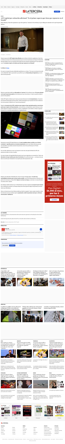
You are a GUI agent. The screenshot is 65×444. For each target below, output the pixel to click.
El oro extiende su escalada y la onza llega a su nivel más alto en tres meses (52, 114)
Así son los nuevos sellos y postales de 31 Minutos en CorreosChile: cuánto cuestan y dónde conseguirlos (24, 273)
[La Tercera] (5, 416)
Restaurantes (11, 222)
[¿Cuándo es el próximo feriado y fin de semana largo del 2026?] (54, 316)
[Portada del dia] (54, 180)
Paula (50, 373)
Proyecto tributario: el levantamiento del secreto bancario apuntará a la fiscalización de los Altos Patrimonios (21, 215)
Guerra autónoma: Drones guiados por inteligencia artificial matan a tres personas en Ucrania (54, 85)
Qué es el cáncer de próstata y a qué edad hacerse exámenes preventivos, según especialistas (56, 273)
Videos (30, 6)
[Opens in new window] (27, 416)
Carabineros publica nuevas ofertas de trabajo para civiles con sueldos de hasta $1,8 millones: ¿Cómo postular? (11, 308)
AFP (14, 222)
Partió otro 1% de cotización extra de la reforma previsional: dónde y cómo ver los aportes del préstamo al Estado (52, 133)
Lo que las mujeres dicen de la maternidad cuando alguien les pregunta (55, 396)
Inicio (2, 6)
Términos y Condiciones (13, 235)
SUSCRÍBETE (54, 199)
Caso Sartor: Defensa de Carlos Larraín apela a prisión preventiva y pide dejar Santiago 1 (24, 361)
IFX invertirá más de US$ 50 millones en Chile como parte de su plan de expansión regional (24, 344)
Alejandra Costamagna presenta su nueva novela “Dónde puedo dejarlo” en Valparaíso (24, 391)
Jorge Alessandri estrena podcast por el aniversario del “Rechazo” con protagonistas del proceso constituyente (54, 90)
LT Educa (50, 6)
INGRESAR (62, 11)
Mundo (27, 6)
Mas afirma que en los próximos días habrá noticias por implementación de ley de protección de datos (52, 128)
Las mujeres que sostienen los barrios (56, 390)
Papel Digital (45, 6)
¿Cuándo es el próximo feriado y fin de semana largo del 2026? (54, 307)
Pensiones (6, 222)
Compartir (3, 54)
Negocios (13, 6)
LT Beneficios (39, 6)
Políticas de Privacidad (20, 235)
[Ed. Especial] (37, 416)
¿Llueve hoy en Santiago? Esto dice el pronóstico (40, 360)
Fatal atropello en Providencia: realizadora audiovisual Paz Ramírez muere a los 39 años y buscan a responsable (54, 69)
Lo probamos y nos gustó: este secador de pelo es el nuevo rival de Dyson (56, 376)
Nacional (8, 6)
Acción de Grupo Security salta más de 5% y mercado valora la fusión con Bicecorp (18, 218)
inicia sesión (5, 245)
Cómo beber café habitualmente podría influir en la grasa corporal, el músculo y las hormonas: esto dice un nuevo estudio (8, 273)
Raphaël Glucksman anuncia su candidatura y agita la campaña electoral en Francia (39, 391)
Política (5, 6)
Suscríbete (12, 245)
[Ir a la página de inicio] (32, 11)
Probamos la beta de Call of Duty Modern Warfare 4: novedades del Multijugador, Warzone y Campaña (40, 273)
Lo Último (34, 6)
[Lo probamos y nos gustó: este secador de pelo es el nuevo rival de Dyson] (56, 384)
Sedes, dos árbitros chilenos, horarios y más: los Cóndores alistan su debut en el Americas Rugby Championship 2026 (56, 367)
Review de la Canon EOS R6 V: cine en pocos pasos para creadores (8, 391)
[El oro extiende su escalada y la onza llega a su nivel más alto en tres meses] (61, 114)
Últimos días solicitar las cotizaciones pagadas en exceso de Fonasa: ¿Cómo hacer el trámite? (32, 308)
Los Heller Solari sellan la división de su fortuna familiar (52, 118)
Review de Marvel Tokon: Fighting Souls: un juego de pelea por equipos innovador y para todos (8, 376)
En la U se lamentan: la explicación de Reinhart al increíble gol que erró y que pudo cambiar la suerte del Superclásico (56, 361)
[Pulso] (16, 416)
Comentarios (9, 54)
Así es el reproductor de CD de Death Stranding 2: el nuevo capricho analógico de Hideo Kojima (8, 396)
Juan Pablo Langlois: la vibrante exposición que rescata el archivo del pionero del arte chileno (24, 376)
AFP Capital (17, 222)
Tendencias (35, 341)
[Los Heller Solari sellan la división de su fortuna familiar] (61, 118)
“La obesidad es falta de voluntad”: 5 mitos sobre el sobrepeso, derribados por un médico (40, 367)
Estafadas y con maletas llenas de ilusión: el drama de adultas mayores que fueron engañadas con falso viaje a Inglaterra (54, 74)
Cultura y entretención (22, 373)
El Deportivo (22, 6)
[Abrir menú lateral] (2, 11)
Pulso (2, 16)
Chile (2, 341)
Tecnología (17, 6)
